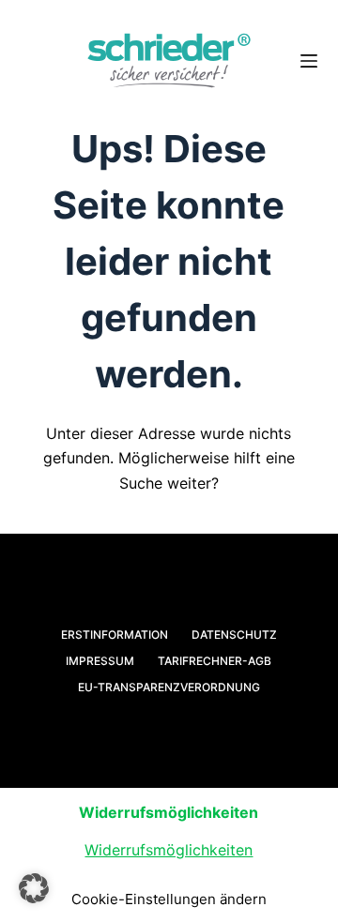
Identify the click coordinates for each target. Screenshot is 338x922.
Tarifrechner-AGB (214, 661)
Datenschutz (234, 634)
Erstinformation (114, 634)
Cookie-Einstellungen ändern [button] (169, 899)
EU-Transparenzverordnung (169, 687)
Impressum (100, 661)
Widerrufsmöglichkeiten (168, 849)
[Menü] (308, 61)
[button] (34, 888)
